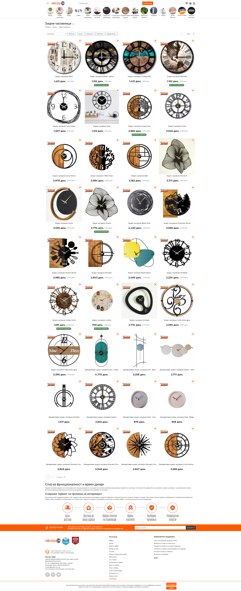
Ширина (90, 34)
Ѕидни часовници (64, 27)
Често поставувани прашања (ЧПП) (165, 540)
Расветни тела (113, 549)
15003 (62, 553)
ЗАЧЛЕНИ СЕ (191, 528)
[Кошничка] (190, 3)
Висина (100, 34)
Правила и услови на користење (164, 543)
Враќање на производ (161, 554)
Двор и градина (114, 565)
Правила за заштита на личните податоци (167, 546)
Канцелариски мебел (116, 562)
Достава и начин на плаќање (163, 551)
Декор (55, 27)
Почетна (48, 27)
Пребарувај (147, 3)
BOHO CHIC (113, 557)
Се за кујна (112, 559)
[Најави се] (194, 3)
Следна (59, 477)
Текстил (111, 551)
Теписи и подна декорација (118, 554)
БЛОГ (156, 558)
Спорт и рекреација (115, 570)
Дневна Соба (113, 576)
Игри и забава (113, 568)
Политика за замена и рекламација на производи (170, 549)
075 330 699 (55, 553)
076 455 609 (69, 553)
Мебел (111, 540)
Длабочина (111, 34)
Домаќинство (113, 573)
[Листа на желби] (187, 3)
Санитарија (112, 579)
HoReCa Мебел (114, 546)
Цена (80, 34)
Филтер (71, 34)
